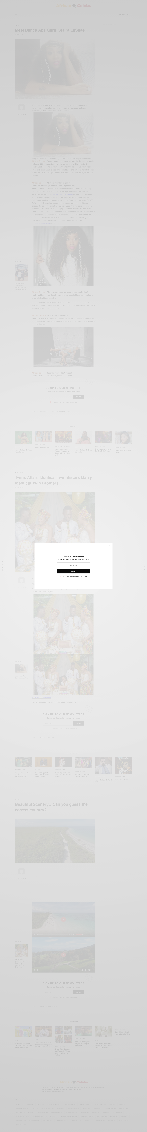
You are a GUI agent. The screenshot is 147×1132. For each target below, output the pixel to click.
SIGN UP (73, 571)
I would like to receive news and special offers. (74, 576)
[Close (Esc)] (110, 546)
